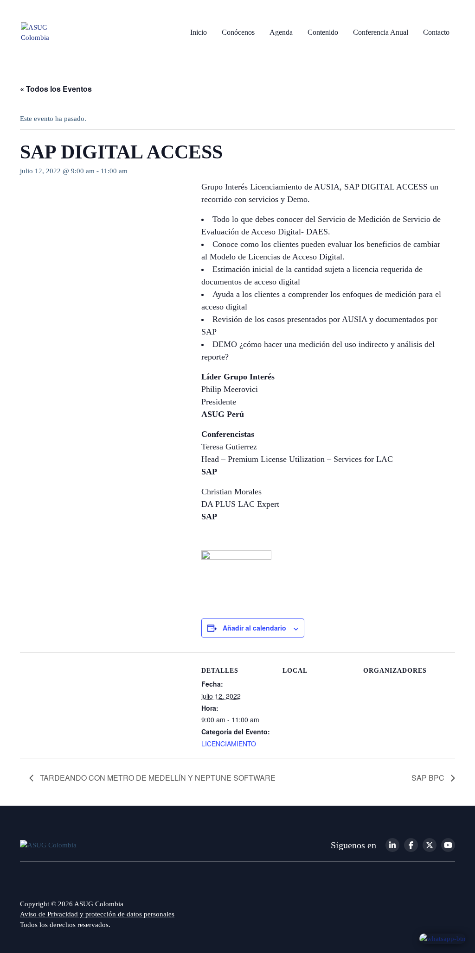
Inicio (198, 32)
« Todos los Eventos (56, 88)
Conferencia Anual (380, 32)
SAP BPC (428, 777)
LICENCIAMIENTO (228, 743)
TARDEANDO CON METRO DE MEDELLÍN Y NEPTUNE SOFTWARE (157, 777)
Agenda (281, 32)
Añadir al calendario (254, 627)
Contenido (323, 32)
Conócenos (238, 32)
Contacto (436, 32)
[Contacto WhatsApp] (442, 938)
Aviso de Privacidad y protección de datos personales (97, 914)
